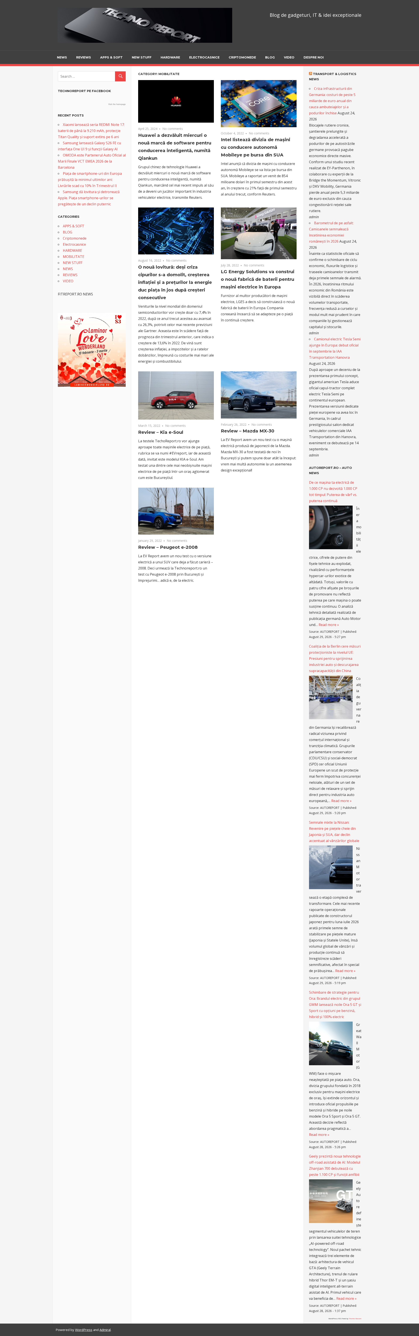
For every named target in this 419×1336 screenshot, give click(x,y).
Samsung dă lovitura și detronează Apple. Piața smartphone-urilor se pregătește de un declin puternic (89, 197)
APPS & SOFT (111, 57)
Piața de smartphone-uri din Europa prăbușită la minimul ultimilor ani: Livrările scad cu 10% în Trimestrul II (90, 179)
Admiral (105, 1329)
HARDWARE (170, 57)
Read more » (329, 624)
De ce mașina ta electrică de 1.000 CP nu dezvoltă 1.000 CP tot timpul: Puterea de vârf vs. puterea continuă (333, 491)
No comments (172, 129)
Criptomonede (242, 57)
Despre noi (314, 57)
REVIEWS (83, 57)
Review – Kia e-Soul (160, 432)
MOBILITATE (73, 256)
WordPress (83, 1329)
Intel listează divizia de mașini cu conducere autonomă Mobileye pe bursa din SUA (255, 147)
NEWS (62, 57)
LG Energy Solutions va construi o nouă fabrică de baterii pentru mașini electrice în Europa (257, 279)
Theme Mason (355, 1318)
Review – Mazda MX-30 (247, 431)
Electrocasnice (204, 57)
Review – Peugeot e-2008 (168, 547)
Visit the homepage (117, 104)
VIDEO (289, 57)
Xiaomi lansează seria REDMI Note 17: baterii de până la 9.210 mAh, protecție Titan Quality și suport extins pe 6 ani (91, 130)
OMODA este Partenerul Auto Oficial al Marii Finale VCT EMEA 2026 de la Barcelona (92, 161)
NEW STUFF (141, 57)
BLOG (270, 57)
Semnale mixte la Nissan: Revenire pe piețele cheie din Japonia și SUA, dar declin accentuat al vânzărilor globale (334, 831)
